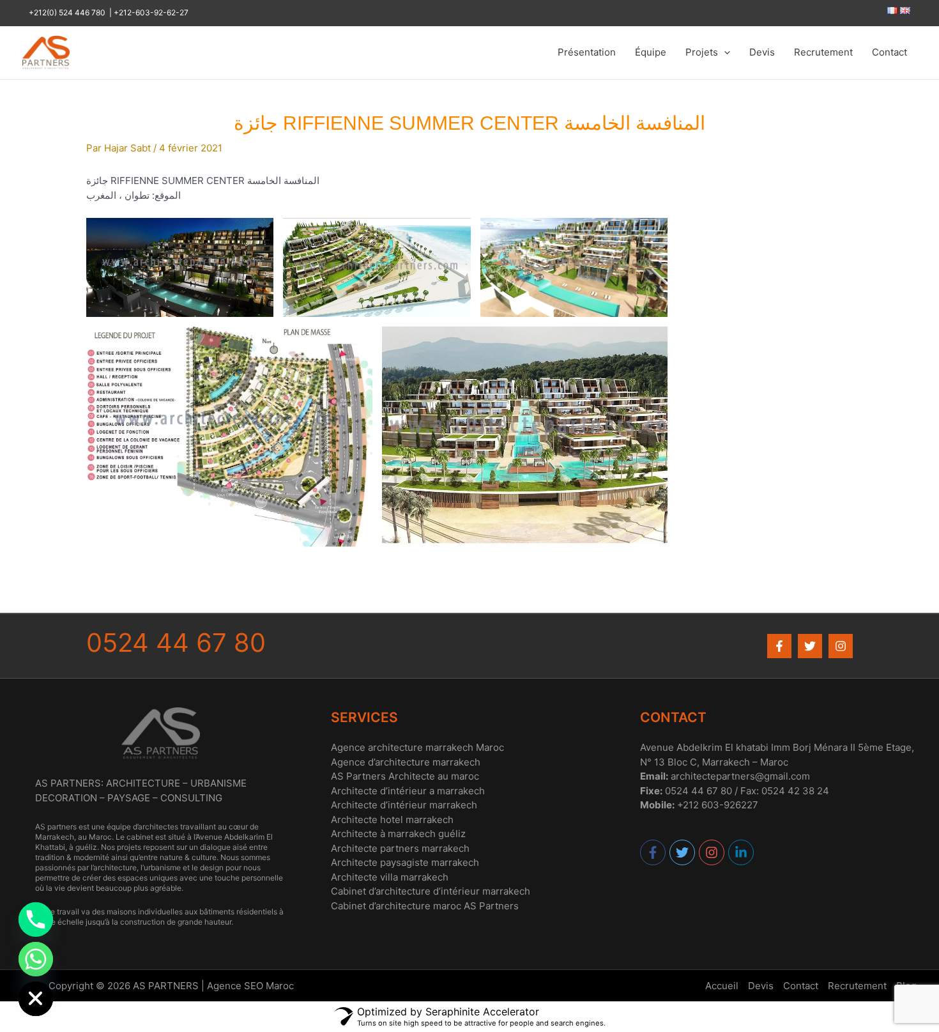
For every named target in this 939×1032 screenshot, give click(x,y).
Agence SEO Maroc (250, 986)
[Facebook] (779, 646)
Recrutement (823, 52)
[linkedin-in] (741, 852)
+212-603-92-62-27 (151, 12)
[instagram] (712, 852)
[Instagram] (840, 646)
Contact (889, 52)
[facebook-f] (653, 852)
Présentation (587, 52)
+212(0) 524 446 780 (69, 12)
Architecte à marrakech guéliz (398, 834)
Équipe (650, 52)
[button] (724, 52)
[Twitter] (810, 646)
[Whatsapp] (36, 959)
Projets (701, 52)
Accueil (721, 986)
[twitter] (682, 852)
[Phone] (36, 919)
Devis (762, 52)
